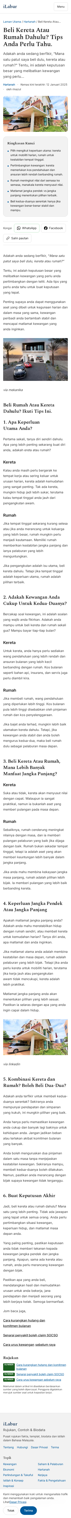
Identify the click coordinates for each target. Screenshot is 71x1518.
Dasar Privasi (39, 1447)
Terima (28, 1510)
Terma (55, 1447)
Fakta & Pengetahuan (52, 1480)
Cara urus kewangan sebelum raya (38, 1379)
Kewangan (10, 1464)
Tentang (8, 1447)
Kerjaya (42, 1475)
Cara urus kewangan (18, 1345)
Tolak (10, 1510)
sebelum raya (45, 1345)
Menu (60, 6)
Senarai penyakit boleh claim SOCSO (30, 1335)
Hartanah (30, 21)
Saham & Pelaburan (50, 1464)
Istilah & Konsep (13, 1480)
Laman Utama (12, 21)
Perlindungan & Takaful (18, 1475)
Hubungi (22, 1447)
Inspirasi (8, 1486)
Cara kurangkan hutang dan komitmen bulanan (41, 1366)
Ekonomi (8, 1469)
